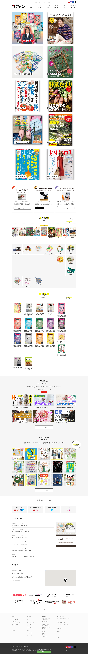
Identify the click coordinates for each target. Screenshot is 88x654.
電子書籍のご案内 (45, 621)
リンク (58, 637)
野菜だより (14, 625)
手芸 (27, 621)
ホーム (31, 6)
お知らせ (65, 6)
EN (66, 2)
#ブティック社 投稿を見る (76, 445)
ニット (28, 619)
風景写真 (13, 630)
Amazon (39, 210)
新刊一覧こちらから (69, 298)
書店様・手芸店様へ (47, 2)
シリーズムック (29, 633)
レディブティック (15, 618)
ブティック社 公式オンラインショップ (64, 618)
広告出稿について (45, 628)
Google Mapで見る (16, 580)
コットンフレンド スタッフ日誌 (62, 624)
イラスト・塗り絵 (30, 632)
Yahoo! (48, 210)
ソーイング (29, 618)
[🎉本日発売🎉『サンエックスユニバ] (18, 454)
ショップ (48, 6)
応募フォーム (59, 628)
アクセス (43, 634)
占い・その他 (29, 635)
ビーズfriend (14, 621)
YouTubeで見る (44, 427)
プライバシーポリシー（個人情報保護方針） (23, 646)
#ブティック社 (41, 443)
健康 (27, 625)
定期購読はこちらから (69, 221)
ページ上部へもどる (44, 610)
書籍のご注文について (46, 618)
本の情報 (39, 6)
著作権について (14, 646)
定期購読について (37, 2)
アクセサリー (29, 624)
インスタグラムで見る (44, 490)
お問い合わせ (73, 6)
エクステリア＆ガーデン (16, 622)
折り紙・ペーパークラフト (31, 622)
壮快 (12, 627)
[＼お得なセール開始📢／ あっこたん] (57, 454)
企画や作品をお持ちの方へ (46, 627)
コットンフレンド (15, 619)
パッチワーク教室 (15, 624)
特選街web (44, 651)
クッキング (29, 627)
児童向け (28, 630)
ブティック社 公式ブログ (61, 622)
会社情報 (56, 6)
